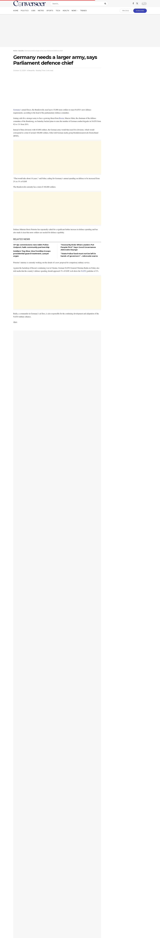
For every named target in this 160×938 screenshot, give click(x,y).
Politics (25, 11)
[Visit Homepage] (29, 3)
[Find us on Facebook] (133, 3)
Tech (58, 11)
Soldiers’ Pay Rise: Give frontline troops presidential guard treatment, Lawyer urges (32, 253)
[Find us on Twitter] (137, 3)
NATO (83, 271)
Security (21, 50)
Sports (50, 11)
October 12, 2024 (19, 70)
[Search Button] (105, 3)
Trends (83, 11)
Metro (41, 11)
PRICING (125, 11)
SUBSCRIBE (140, 11)
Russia (61, 118)
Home (15, 11)
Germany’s (17, 109)
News (74, 11)
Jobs (33, 11)
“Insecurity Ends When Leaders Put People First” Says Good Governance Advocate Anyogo (78, 247)
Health (66, 11)
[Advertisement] (80, 30)
